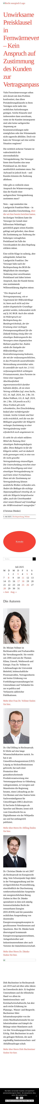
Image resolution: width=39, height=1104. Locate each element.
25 (23, 585)
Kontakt (19, 541)
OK (17, 1098)
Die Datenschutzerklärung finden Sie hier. (19, 1101)
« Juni (6, 592)
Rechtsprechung (18, 517)
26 (28, 585)
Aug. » (13, 592)
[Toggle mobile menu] (35, 3)
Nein (21, 1098)
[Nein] (36, 1096)
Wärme (27, 517)
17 (18, 581)
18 (23, 581)
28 (4, 588)
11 (23, 577)
